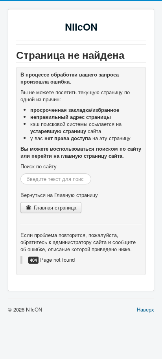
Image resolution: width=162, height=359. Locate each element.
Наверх (145, 309)
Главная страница (54, 207)
